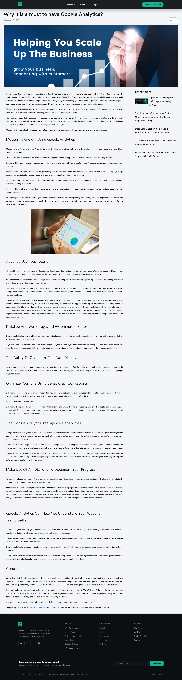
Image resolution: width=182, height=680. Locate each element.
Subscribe (157, 663)
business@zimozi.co (37, 607)
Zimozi (103, 104)
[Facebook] (32, 643)
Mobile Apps (70, 632)
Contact (137, 640)
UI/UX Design (70, 640)
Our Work (138, 628)
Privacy (152, 674)
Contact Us (54, 607)
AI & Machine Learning (73, 636)
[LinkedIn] (20, 643)
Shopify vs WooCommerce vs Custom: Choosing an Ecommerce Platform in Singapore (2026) (153, 117)
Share (171, 20)
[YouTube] (38, 643)
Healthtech (103, 640)
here (15, 602)
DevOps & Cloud (71, 644)
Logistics (102, 644)
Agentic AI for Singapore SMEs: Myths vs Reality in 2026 (161, 101)
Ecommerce (104, 636)
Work (82, 4)
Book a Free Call (140, 636)
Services (69, 4)
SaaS (101, 632)
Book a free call (151, 4)
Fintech (102, 628)
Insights (95, 4)
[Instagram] (26, 643)
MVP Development (72, 648)
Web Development (72, 628)
